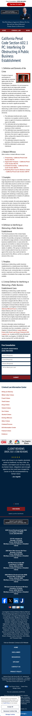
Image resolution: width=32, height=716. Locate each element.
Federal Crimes (6, 431)
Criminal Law (16, 30)
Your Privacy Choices (14, 686)
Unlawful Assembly (11, 165)
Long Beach (13, 624)
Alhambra (11, 618)
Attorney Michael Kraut (9, 309)
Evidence (4, 434)
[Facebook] (4, 600)
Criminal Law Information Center (14, 387)
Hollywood (14, 622)
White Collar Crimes (8, 395)
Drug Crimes (6, 404)
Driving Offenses (7, 417)
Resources (16, 657)
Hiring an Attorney (7, 391)
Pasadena (26, 624)
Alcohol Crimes (6, 414)
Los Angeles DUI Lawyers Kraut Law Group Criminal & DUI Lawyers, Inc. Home (16, 13)
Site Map (16, 662)
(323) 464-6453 (7, 351)
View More (16, 509)
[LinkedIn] (16, 600)
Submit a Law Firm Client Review (16, 513)
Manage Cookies (17, 688)
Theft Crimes (6, 401)
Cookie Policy (24, 686)
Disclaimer (16, 652)
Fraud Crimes (6, 398)
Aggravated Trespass (11, 161)
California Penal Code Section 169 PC (17, 171)
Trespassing (9, 157)
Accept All (10, 707)
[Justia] (22, 600)
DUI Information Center (9, 427)
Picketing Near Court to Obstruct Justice (17, 169)
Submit (16, 377)
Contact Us (16, 666)
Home (4, 30)
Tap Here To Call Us (16, 4)
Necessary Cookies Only (10, 711)
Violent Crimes (6, 408)
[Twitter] (10, 600)
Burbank (7, 620)
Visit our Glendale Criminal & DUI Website (16, 642)
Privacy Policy (16, 671)
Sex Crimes (5, 411)
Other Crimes (6, 421)
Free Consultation (8, 345)
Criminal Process (7, 424)
